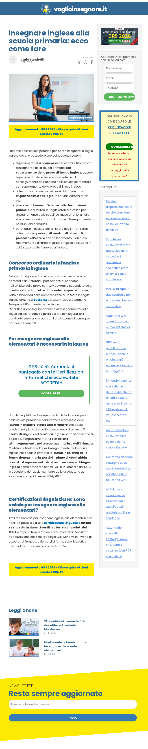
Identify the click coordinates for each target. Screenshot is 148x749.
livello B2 (40, 300)
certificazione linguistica (62, 523)
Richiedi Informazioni (122, 97)
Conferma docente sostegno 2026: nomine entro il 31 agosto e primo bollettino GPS (119, 468)
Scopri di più (51, 393)
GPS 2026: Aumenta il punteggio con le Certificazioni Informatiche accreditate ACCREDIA (51, 374)
